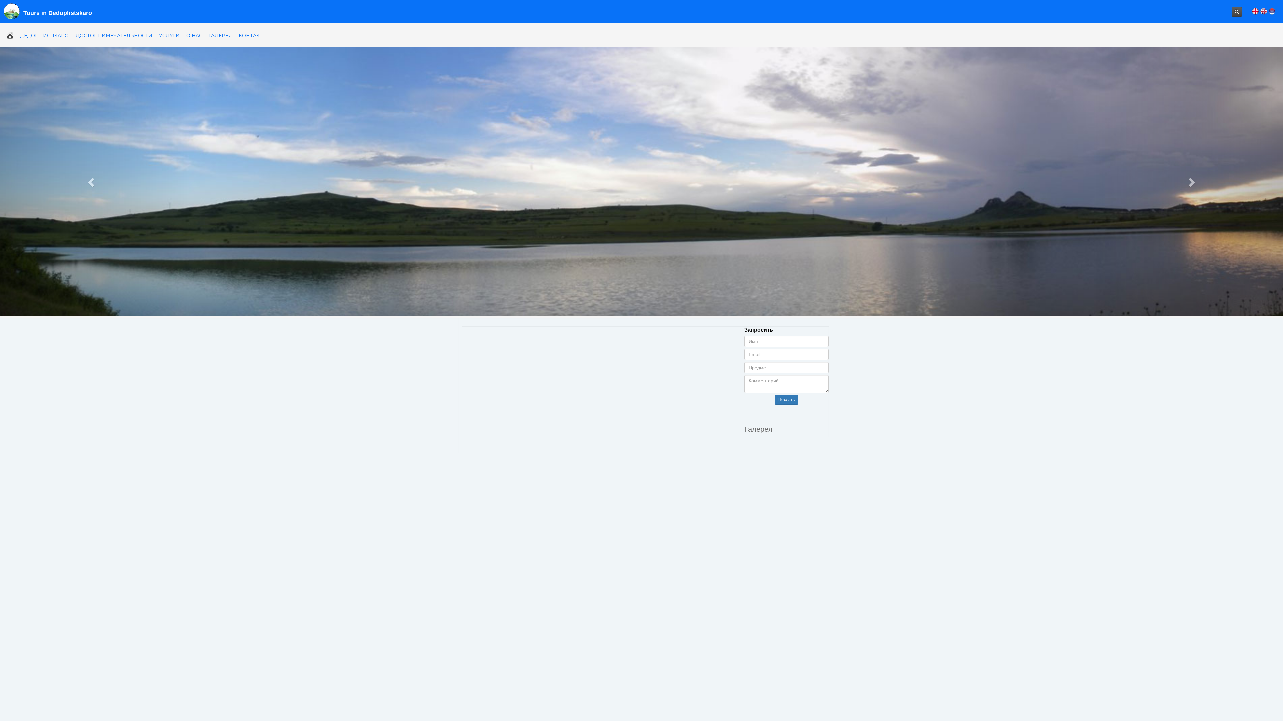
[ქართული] (1255, 10)
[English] (1263, 10)
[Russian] (1272, 10)
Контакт (251, 36)
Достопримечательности (114, 36)
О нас (194, 36)
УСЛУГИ (169, 36)
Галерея (220, 36)
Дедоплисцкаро (44, 36)
